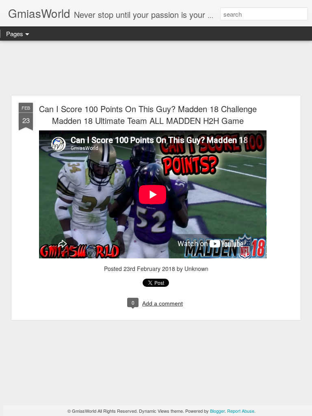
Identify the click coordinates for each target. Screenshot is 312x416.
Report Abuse (240, 410)
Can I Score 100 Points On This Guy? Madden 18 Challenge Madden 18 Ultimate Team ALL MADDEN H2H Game (148, 114)
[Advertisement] (156, 68)
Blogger (217, 410)
